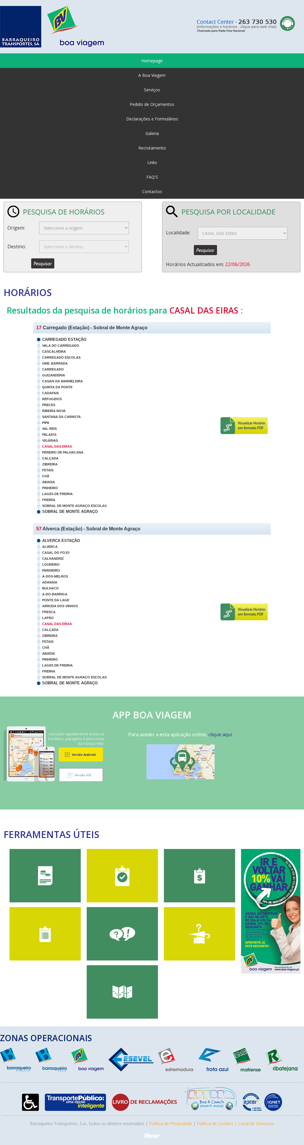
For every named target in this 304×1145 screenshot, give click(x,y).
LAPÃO (48, 618)
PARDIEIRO (51, 570)
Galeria (152, 133)
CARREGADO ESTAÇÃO (64, 339)
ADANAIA (49, 582)
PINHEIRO (50, 488)
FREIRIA (48, 500)
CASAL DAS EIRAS (57, 446)
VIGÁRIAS (50, 440)
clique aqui (220, 734)
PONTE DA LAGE (55, 600)
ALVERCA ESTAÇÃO (61, 540)
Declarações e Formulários (152, 119)
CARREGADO (53, 369)
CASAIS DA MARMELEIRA (62, 381)
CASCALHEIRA (54, 351)
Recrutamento (152, 148)
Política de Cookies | (217, 1123)
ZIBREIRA (50, 464)
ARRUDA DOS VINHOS (60, 606)
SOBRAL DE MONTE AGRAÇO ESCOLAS (74, 506)
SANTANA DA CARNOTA (61, 417)
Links (152, 162)
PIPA (45, 422)
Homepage (152, 60)
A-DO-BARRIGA (54, 594)
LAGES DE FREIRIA (57, 494)
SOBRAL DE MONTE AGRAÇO (70, 511)
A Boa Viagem (152, 75)
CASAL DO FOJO (55, 552)
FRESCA (49, 612)
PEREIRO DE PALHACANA (62, 452)
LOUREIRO (51, 564)
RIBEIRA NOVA (54, 411)
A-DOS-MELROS (55, 576)
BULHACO (50, 588)
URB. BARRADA (55, 363)
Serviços (152, 90)
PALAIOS (49, 434)
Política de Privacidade (170, 1123)
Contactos (152, 191)
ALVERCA (50, 546)
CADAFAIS (50, 393)
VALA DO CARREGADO (60, 345)
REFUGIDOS (52, 399)
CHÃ (45, 476)
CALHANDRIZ (53, 558)
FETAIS (47, 470)
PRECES (48, 405)
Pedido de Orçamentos (152, 104)
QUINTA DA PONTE (57, 387)
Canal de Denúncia (256, 1123)
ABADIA (48, 482)
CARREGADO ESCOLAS (61, 357)
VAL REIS (49, 428)
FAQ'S (152, 177)
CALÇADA (50, 458)
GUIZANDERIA (53, 375)
